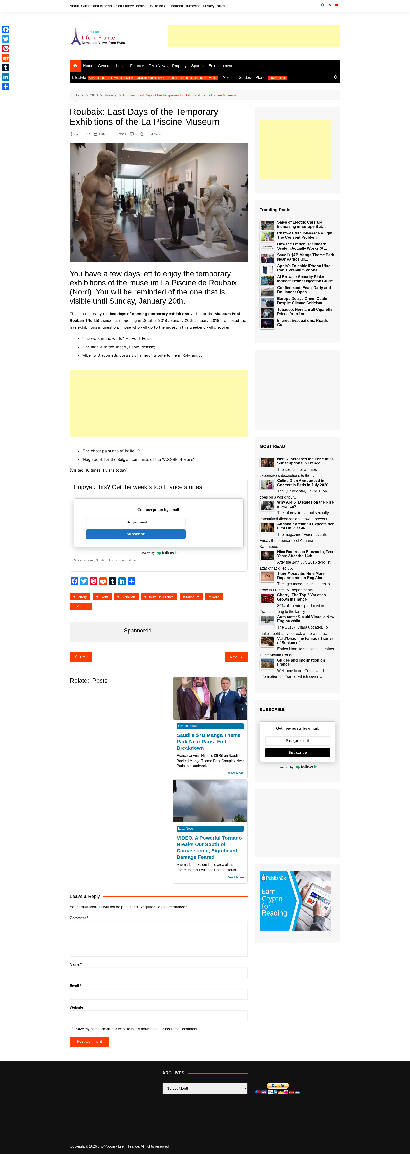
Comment (79, 918)
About (74, 6)
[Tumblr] (5, 67)
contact (142, 6)
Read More (235, 773)
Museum (192, 597)
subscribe (192, 6)
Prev (84, 657)
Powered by (147, 553)
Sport (195, 66)
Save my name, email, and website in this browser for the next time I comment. (137, 1029)
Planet (271, 77)
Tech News (158, 66)
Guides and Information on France (107, 6)
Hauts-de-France (161, 597)
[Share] (5, 86)
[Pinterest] (5, 48)
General (105, 66)
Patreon (177, 6)
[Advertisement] (254, 36)
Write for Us (159, 6)
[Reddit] (5, 58)
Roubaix (82, 606)
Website (76, 1007)
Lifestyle (144, 77)
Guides (245, 77)
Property (179, 66)
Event (103, 597)
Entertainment (220, 66)
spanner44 (82, 134)
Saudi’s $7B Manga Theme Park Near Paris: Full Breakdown (209, 741)
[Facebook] (5, 29)
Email (75, 986)
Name (76, 964)
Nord (215, 597)
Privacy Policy (214, 6)
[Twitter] (5, 39)
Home (88, 66)
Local (121, 66)
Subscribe (135, 534)
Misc (226, 77)
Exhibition (128, 597)
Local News (153, 134)
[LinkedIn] (5, 77)
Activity (81, 597)
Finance (137, 66)
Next (233, 657)
